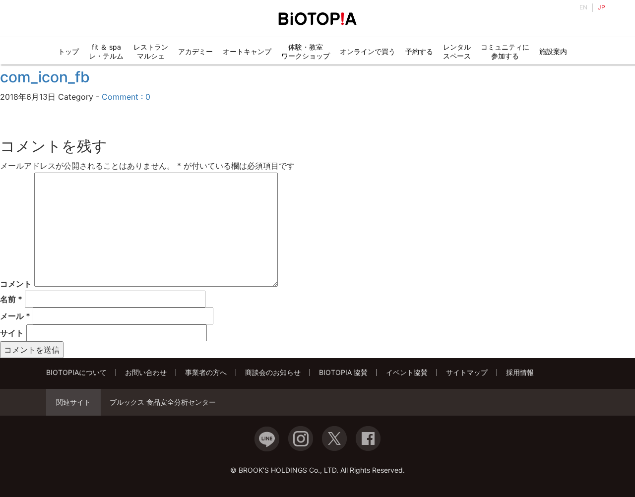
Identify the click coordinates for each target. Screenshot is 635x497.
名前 (11, 299)
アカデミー (195, 51)
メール (15, 316)
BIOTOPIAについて (76, 372)
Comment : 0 (126, 97)
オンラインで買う (367, 51)
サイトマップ (467, 372)
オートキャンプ (247, 51)
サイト (12, 333)
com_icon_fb (45, 77)
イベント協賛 (407, 372)
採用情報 (520, 372)
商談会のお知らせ (273, 372)
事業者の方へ (206, 372)
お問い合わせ (146, 372)
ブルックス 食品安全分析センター (163, 402)
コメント (16, 284)
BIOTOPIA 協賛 (343, 372)
